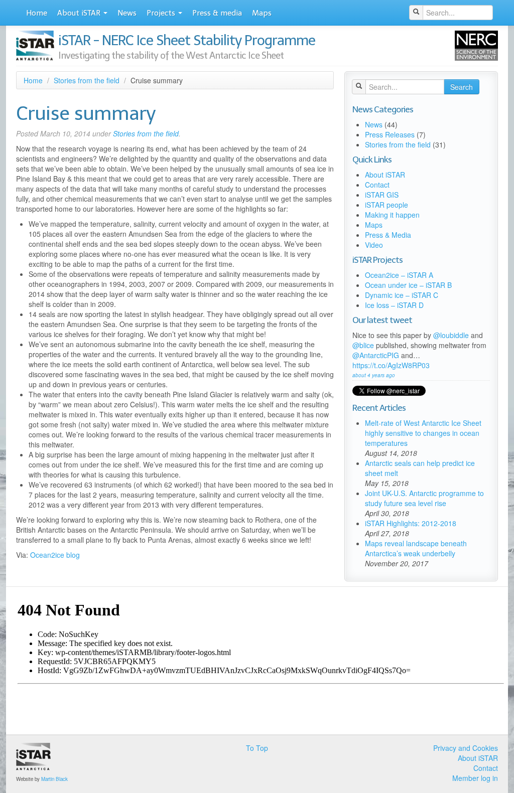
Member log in (475, 778)
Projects (162, 13)
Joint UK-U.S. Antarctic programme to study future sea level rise (424, 498)
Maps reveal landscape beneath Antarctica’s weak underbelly (416, 548)
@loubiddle (451, 335)
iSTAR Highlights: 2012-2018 (410, 523)
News (127, 13)
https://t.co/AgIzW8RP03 (391, 365)
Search (461, 87)
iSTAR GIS (382, 195)
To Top (257, 748)
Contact (377, 185)
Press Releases (390, 134)
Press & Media (388, 235)
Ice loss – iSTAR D (394, 305)
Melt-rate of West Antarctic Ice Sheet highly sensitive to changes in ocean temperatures (423, 433)
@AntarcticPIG (375, 355)
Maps (262, 13)
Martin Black (54, 778)
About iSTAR (79, 13)
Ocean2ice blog (55, 555)
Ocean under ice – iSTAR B (408, 285)
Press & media (217, 13)
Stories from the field (86, 80)
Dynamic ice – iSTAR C (401, 295)
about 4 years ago (373, 375)
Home (36, 13)
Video (374, 245)
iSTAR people (386, 205)
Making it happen (392, 215)
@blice (363, 345)
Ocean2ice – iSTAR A (399, 275)
